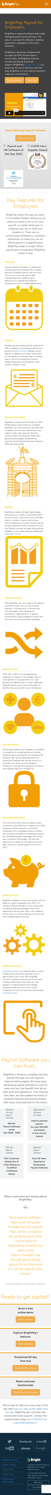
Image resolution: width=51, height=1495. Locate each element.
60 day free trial (32, 64)
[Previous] (3, 1247)
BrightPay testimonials (25, 1392)
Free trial (31, 80)
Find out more (25, 138)
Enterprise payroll (9, 1460)
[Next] (48, 1247)
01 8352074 (37, 1419)
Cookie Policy (8, 1474)
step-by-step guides (25, 1408)
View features (25, 1343)
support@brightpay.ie (25, 1422)
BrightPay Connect (19, 351)
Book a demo (14, 80)
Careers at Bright (9, 1465)
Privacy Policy (8, 1469)
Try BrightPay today (25, 1368)
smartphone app (10, 993)
